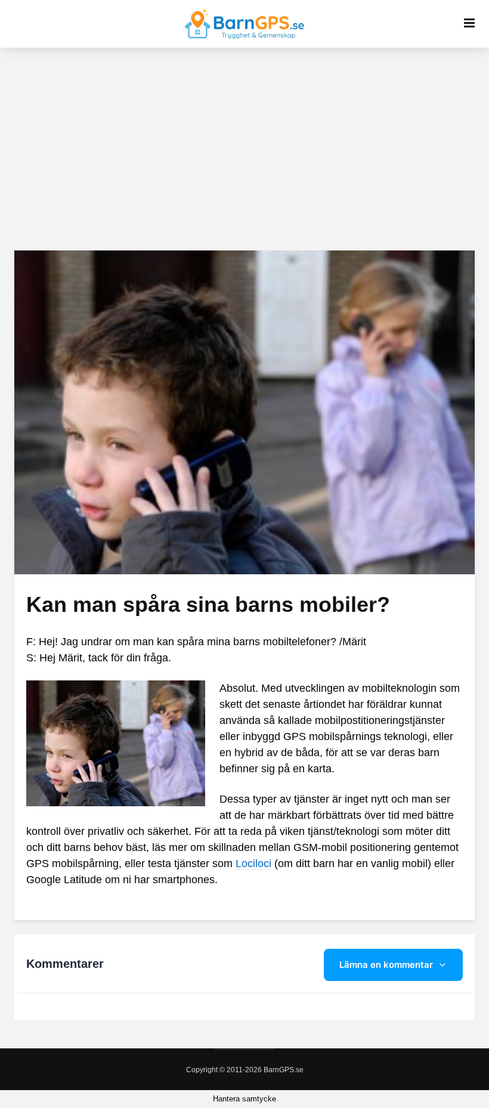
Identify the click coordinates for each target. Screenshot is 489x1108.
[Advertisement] (244, 149)
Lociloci (253, 863)
